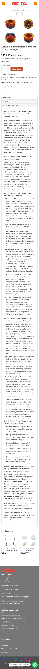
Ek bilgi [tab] (5, 101)
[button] (3, 3)
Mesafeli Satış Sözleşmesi (10, 615)
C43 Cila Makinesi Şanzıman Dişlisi (26, 551)
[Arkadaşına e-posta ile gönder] (10, 86)
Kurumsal (4, 645)
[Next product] (17, 13)
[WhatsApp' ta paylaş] (3, 86)
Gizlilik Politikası (7, 622)
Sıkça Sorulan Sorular (9, 649)
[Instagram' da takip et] (9, 579)
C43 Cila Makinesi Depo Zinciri (9, 551)
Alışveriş (24, 10)
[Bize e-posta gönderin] (15, 579)
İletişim (4, 652)
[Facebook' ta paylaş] (6, 86)
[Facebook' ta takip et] (4, 579)
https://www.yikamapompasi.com (14, 601)
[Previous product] (21, 13)
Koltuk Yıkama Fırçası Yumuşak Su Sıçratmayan (21, 82)
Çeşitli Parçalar (13, 77)
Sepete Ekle (16, 69)
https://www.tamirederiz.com (12, 603)
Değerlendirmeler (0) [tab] (10, 105)
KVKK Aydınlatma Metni (10, 629)
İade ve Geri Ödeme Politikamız (13, 619)
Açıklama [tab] (6, 97)
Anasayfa (15, 10)
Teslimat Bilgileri (7, 625)
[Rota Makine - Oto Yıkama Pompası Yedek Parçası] (19, 3)
